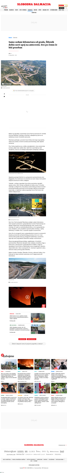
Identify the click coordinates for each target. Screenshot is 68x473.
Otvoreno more (53, 10)
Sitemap (35, 461)
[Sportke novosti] (26, 451)
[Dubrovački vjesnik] (39, 454)
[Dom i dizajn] (62, 451)
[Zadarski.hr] (50, 454)
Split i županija (23, 10)
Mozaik (35, 10)
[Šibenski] (57, 454)
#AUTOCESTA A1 (31, 339)
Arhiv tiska (61, 10)
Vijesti (16, 10)
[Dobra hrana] (54, 451)
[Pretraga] (66, 8)
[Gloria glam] (48, 451)
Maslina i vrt (46, 10)
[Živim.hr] (38, 451)
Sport (40, 10)
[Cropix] (29, 454)
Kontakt (45, 459)
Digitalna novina (59, 459)
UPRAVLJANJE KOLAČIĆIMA (34, 465)
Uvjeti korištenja (7, 459)
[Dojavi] (4, 7)
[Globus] (32, 451)
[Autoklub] (11, 454)
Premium (6, 10)
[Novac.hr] (20, 454)
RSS (31, 461)
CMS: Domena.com (45, 468)
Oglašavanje (51, 459)
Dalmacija (30, 10)
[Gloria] (44, 451)
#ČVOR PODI (22, 339)
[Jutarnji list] (10, 451)
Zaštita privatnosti (31, 459)
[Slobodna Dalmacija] (34, 4)
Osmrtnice (34, 12)
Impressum (39, 459)
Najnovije (11, 10)
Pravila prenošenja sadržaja (18, 459)
